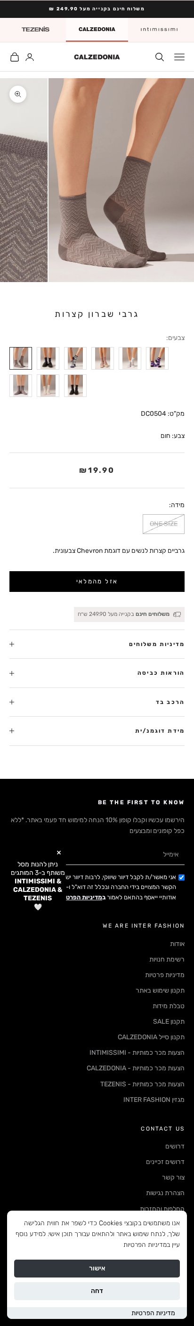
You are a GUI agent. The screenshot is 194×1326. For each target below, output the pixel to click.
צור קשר (173, 1177)
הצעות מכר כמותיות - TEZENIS (142, 1084)
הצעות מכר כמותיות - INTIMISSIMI (137, 1053)
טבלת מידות (169, 1006)
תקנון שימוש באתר (160, 990)
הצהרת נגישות (165, 1193)
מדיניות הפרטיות (153, 1313)
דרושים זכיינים (165, 1162)
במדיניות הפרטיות (146, 1245)
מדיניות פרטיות (165, 975)
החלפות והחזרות (162, 1209)
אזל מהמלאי (97, 581)
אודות (177, 944)
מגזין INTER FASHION (154, 1100)
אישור (97, 1268)
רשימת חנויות (167, 959)
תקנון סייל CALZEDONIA (151, 1037)
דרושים (175, 1146)
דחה (97, 1291)
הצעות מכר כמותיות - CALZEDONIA (136, 1068)
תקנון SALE (169, 1022)
